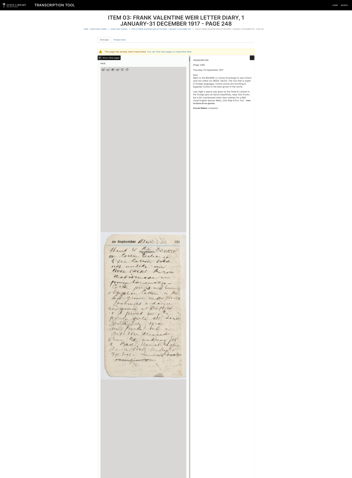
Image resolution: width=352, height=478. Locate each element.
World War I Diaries (98, 29)
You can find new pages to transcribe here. (169, 51)
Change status (119, 40)
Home (335, 5)
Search (344, 5)
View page (105, 40)
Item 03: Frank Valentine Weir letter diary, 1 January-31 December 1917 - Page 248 (229, 29)
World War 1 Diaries (119, 29)
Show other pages (111, 58)
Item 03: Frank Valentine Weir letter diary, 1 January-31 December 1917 (161, 29)
